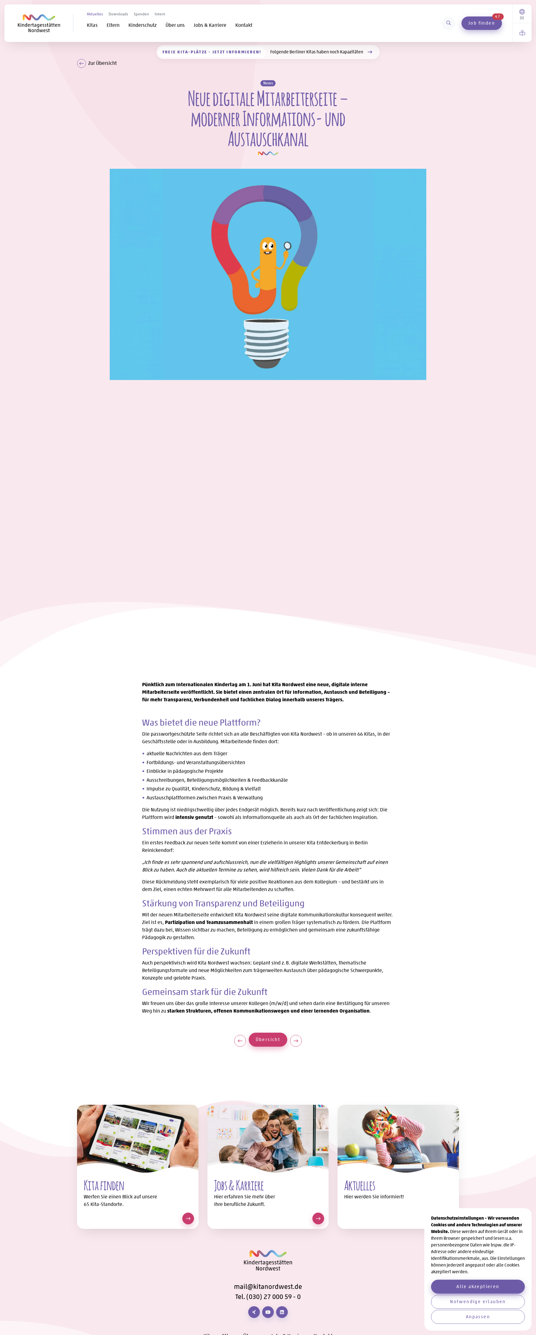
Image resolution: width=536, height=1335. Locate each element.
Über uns (175, 25)
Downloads (118, 14)
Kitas (92, 25)
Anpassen (478, 1316)
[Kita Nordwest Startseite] (45, 23)
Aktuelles (95, 14)
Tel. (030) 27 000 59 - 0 (268, 1297)
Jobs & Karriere (210, 25)
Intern (160, 14)
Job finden (484, 21)
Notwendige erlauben (478, 1301)
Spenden (141, 14)
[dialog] (478, 1269)
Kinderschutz (142, 25)
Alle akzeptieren (477, 1286)
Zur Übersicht (102, 63)
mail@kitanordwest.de (268, 1286)
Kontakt (243, 25)
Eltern (113, 25)
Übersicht (271, 1039)
